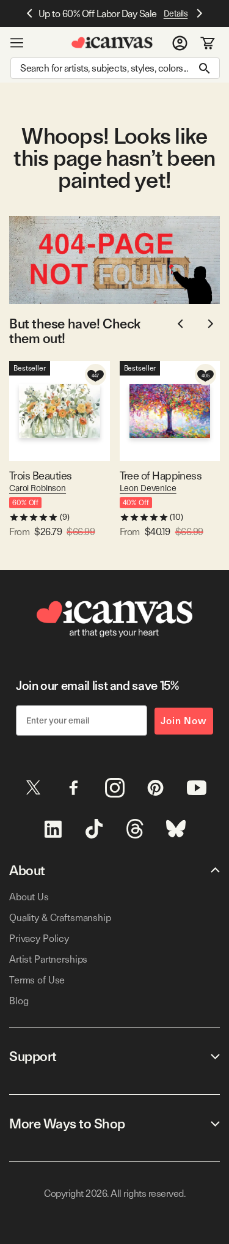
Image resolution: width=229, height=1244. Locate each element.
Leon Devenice (148, 488)
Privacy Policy (39, 938)
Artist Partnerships (48, 959)
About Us (29, 897)
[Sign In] (179, 43)
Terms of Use (37, 980)
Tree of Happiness (161, 475)
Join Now (184, 721)
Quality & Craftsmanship (60, 918)
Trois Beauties (40, 475)
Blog (18, 1001)
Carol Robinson (37, 488)
